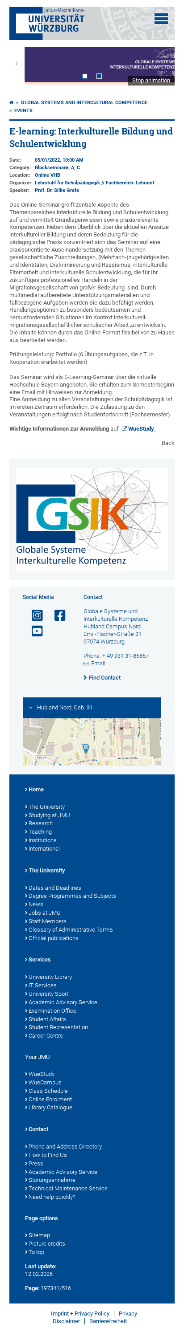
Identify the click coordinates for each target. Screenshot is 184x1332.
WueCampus (45, 1082)
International (44, 848)
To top (36, 1252)
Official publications (54, 938)
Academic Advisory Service (63, 1002)
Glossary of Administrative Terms (71, 929)
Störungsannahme (52, 1180)
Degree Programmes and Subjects (72, 895)
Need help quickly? (52, 1197)
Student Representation (58, 1027)
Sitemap (39, 1235)
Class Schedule (48, 1091)
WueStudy (141, 428)
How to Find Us (48, 1155)
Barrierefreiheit (108, 1321)
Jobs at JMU (45, 912)
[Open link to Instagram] (33, 615)
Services (40, 959)
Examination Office (52, 1010)
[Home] (11, 103)
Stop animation (151, 80)
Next (159, 66)
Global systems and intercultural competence (84, 103)
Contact (38, 1129)
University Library (50, 977)
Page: (32, 1288)
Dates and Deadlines (55, 887)
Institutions (43, 840)
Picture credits (47, 1243)
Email (98, 663)
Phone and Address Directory (65, 1146)
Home (36, 789)
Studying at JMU (49, 815)
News (36, 904)
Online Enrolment (50, 1099)
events (23, 111)
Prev (25, 66)
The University (47, 806)
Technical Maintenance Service (68, 1188)
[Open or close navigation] (161, 18)
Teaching (40, 831)
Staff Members (48, 921)
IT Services (43, 985)
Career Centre (46, 1035)
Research (41, 823)
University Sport (48, 993)
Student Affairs (47, 1019)
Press (36, 1163)
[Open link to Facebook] (56, 615)
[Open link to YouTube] (33, 631)
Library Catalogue (50, 1107)
